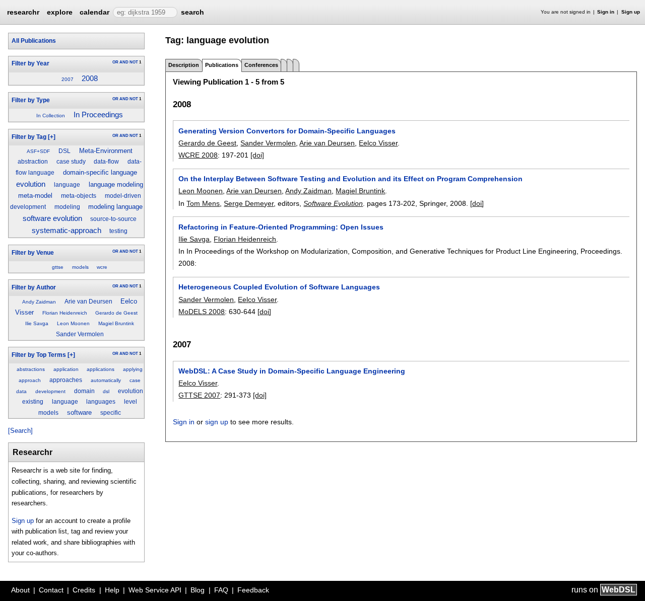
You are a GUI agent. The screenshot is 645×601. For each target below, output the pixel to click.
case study (71, 162)
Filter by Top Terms (39, 355)
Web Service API (154, 590)
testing (118, 231)
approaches (65, 380)
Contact (51, 590)
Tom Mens (203, 203)
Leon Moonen (73, 323)
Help (112, 590)
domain (84, 391)
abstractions (31, 369)
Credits (84, 590)
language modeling (116, 184)
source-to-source (113, 219)
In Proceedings (98, 115)
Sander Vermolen (80, 334)
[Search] (20, 430)
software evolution (52, 218)
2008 (90, 78)
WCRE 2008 (198, 155)
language (67, 185)
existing (32, 402)
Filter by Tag (29, 137)
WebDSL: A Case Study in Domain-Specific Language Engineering (291, 371)
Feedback (253, 590)
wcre (102, 267)
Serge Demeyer (249, 203)
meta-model (35, 195)
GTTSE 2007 (199, 395)
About (20, 590)
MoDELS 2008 (201, 312)
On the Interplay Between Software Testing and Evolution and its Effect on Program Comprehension (350, 179)
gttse (57, 267)
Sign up (630, 12)
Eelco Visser (378, 143)
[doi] (257, 155)
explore (60, 12)
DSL (64, 151)
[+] (51, 137)
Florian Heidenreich (64, 313)
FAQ (221, 590)
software (79, 412)
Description (183, 65)
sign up (216, 422)
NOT (134, 62)
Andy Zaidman (39, 302)
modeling (67, 207)
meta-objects (78, 196)
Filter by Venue (33, 253)
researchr (23, 11)
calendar (94, 12)
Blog (197, 590)
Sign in (605, 12)
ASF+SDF (38, 151)
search (192, 12)
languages (100, 402)
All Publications (34, 41)
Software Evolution (333, 203)
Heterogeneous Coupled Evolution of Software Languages (279, 287)
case (135, 380)
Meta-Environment (106, 151)
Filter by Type (31, 100)
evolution (30, 184)
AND (123, 62)
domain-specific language (100, 172)
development (50, 391)
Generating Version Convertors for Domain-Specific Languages (287, 131)
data (21, 391)
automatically (106, 380)
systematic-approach (66, 231)
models (80, 267)
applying (133, 369)
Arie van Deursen (88, 301)
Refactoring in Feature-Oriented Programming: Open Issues (280, 227)
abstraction (33, 162)
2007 (67, 79)
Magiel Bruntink (116, 323)
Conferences (261, 65)
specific (110, 413)
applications (100, 369)
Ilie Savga (36, 323)
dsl (106, 391)
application (66, 369)
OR (115, 62)
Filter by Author (34, 287)
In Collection (50, 115)
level (130, 402)
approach (30, 380)
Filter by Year (30, 63)
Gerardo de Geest (116, 313)
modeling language (115, 206)
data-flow (106, 162)
